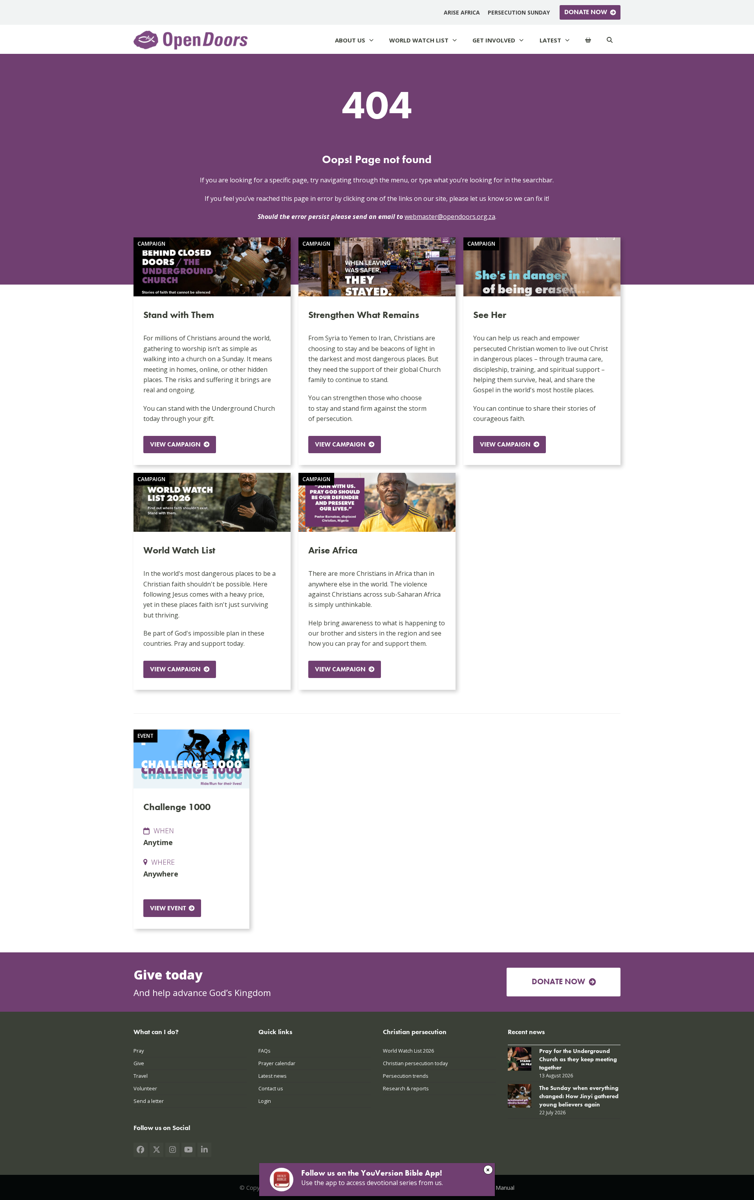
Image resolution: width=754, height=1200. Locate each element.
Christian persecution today (415, 1063)
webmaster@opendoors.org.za (449, 216)
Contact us (270, 1088)
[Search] (609, 40)
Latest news (272, 1075)
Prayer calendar (276, 1063)
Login (264, 1100)
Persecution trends (405, 1075)
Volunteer (145, 1088)
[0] (588, 40)
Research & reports (406, 1088)
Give (139, 1063)
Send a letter (149, 1100)
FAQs (264, 1050)
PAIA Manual (498, 1187)
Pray (139, 1050)
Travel (141, 1075)
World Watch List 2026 (408, 1050)
